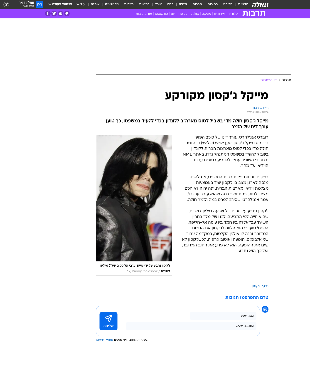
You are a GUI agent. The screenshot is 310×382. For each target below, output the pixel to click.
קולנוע (194, 13)
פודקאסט (161, 13)
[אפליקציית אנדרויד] (67, 13)
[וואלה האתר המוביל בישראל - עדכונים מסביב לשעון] (260, 4)
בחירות (212, 4)
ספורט (228, 4)
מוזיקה (206, 13)
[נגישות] (6, 4)
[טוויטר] (54, 13)
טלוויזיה (233, 13)
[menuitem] (240, 4)
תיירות (129, 4)
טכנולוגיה (112, 4)
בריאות (144, 4)
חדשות (243, 4)
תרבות (197, 4)
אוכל (158, 4)
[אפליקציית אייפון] (60, 13)
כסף (170, 4)
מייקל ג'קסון (260, 286)
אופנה (95, 4)
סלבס (183, 4)
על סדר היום (179, 13)
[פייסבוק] (48, 13)
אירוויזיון (219, 13)
